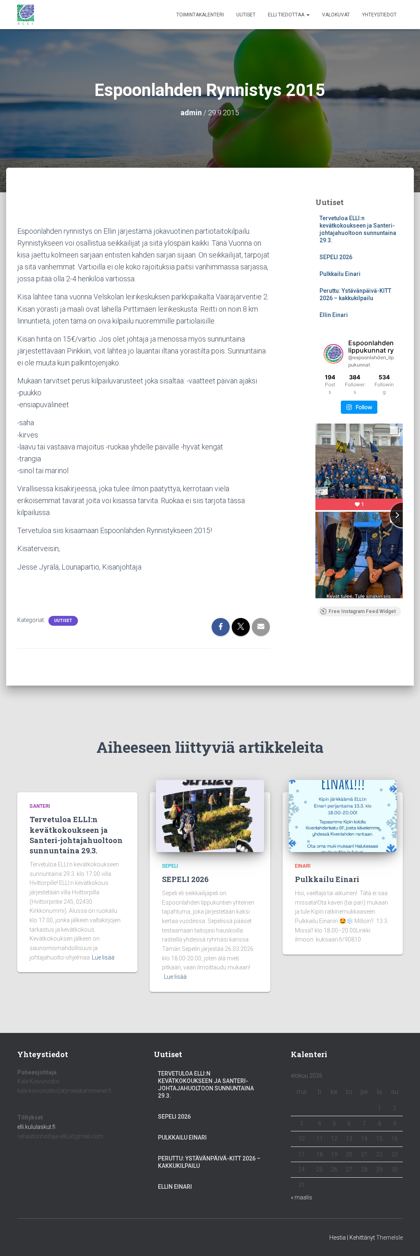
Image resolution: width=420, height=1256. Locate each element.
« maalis (301, 1197)
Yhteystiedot (379, 15)
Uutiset (246, 15)
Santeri (40, 806)
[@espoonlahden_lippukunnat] (333, 354)
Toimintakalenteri (200, 15)
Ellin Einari (334, 315)
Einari (302, 866)
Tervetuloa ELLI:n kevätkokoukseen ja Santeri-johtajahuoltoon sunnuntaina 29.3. (76, 834)
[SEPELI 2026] (210, 815)
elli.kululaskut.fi (36, 1127)
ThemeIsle (389, 1237)
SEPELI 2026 (336, 257)
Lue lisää (103, 957)
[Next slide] (402, 515)
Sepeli (170, 866)
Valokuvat (336, 15)
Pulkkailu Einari (340, 274)
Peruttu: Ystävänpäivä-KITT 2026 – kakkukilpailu (209, 1162)
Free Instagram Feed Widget (362, 611)
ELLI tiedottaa (287, 15)
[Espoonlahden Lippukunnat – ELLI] (25, 15)
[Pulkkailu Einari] (343, 815)
